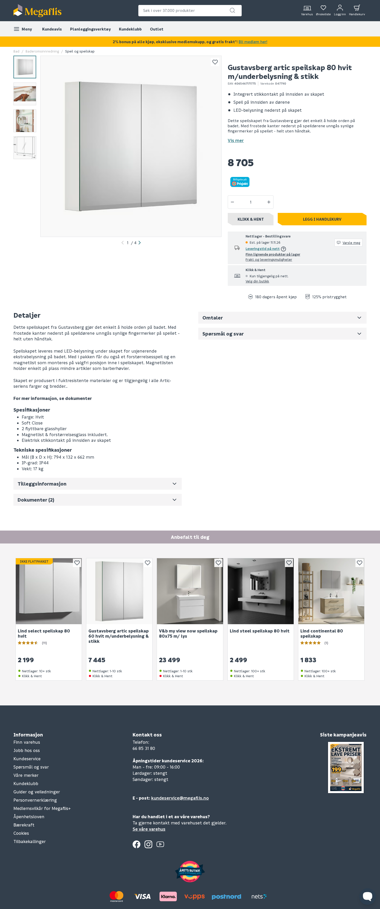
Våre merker (26, 775)
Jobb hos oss (26, 750)
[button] (232, 10)
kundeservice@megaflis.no (180, 798)
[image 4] (24, 147)
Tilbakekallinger (29, 841)
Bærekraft (23, 825)
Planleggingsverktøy (90, 29)
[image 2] (24, 94)
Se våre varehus (149, 829)
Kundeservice (27, 758)
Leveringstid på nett (263, 248)
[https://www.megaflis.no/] (37, 10)
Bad (16, 51)
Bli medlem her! (253, 41)
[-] (232, 202)
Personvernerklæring (35, 800)
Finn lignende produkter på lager (273, 254)
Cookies (21, 833)
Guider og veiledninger (36, 791)
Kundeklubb (130, 29)
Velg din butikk (257, 281)
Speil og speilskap (80, 51)
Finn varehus (26, 742)
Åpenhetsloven (28, 816)
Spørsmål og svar (31, 767)
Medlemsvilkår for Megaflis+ (42, 808)
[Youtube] (160, 844)
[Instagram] (148, 844)
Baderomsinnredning (42, 51)
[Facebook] (136, 844)
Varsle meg (351, 242)
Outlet (156, 29)
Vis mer (236, 140)
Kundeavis (52, 29)
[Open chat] (367, 896)
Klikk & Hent (251, 219)
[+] (268, 202)
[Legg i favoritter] (215, 62)
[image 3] (24, 120)
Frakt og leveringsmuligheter (269, 259)
